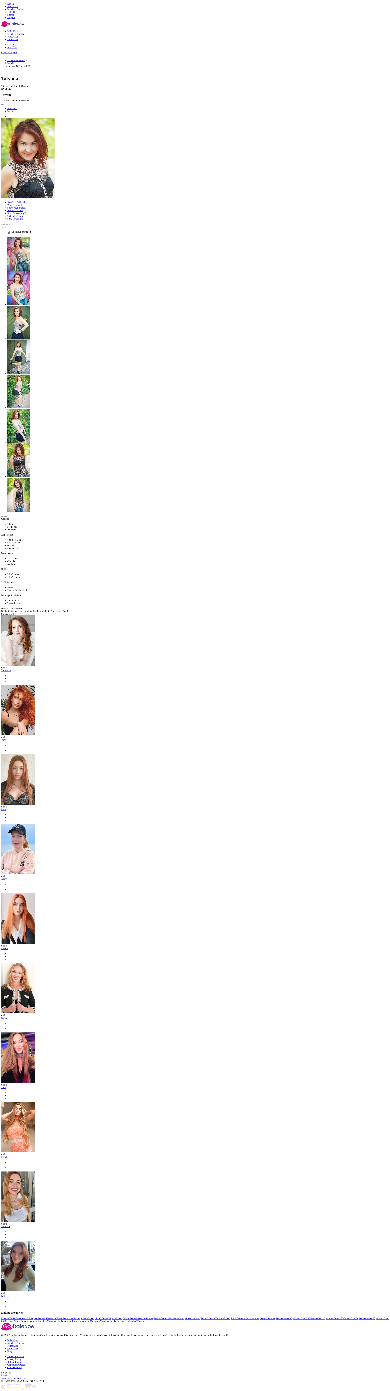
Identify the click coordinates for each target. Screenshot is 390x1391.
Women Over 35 (301, 1318)
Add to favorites (15, 210)
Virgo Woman (115, 1318)
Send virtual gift (15, 218)
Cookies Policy (14, 1367)
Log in (10, 3)
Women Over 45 (334, 1318)
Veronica (5, 1226)
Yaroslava (6, 670)
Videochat (12, 108)
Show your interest (16, 207)
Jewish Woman (161, 1318)
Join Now (12, 47)
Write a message (15, 205)
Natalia (4, 948)
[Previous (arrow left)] (2, 227)
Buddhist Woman (46, 1321)
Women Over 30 (284, 1318)
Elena (4, 1018)
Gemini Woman (145, 1318)
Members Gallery (15, 1343)
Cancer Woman (130, 1318)
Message (11, 111)
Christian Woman (116, 1321)
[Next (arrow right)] (5, 227)
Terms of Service (15, 1356)
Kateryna (5, 1296)
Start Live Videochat (17, 202)
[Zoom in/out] (8, 224)
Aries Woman (87, 1318)
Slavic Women (252, 1318)
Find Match (12, 1348)
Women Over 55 (367, 1318)
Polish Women (238, 1318)
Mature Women (176, 1318)
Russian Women (12, 1321)
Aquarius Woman (28, 1321)
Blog (9, 1351)
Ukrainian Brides (54, 1318)
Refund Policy (14, 1362)
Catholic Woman (63, 1321)
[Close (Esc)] (2, 224)
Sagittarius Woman (135, 1321)
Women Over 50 (350, 1318)
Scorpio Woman (267, 1318)
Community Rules (16, 1364)
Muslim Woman (192, 1318)
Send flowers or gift (16, 213)
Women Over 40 (317, 1318)
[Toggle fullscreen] (5, 224)
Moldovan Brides (24, 1318)
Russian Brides (8, 1318)
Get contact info (15, 216)
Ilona (3, 809)
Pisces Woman (208, 1318)
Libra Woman (101, 1318)
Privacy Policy (14, 1359)
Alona (4, 879)
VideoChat (12, 1340)
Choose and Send (59, 611)
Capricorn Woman (99, 1321)
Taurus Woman (222, 1318)
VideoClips (12, 1346)
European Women (80, 1321)
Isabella (5, 1157)
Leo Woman (40, 1318)
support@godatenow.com (13, 1378)
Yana (3, 740)
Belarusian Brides (71, 1318)
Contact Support (9, 52)
